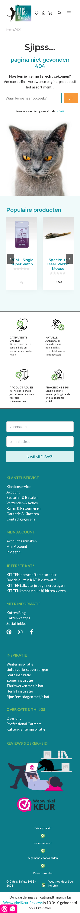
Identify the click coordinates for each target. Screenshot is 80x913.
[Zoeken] (71, 98)
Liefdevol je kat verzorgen (27, 669)
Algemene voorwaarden (43, 858)
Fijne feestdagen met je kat (27, 696)
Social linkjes (16, 623)
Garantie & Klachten (22, 514)
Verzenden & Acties (22, 503)
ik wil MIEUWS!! (40, 456)
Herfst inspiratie (19, 691)
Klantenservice (18, 486)
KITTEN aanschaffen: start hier (31, 574)
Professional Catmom (24, 724)
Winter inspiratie (19, 664)
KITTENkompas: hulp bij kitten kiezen (36, 591)
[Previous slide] (10, 259)
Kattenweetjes (18, 618)
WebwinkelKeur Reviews (23, 902)
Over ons (13, 718)
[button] (59, 13)
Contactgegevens (20, 519)
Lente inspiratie (18, 675)
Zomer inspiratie (19, 680)
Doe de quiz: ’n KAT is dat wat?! (31, 580)
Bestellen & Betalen (22, 497)
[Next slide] (69, 259)
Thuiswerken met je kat (25, 686)
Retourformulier (43, 873)
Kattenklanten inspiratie (25, 729)
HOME (60, 111)
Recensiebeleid (43, 843)
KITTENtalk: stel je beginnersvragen (35, 585)
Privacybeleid (43, 828)
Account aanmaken (21, 541)
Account (13, 492)
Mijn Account (16, 546)
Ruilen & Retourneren (23, 508)
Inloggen (13, 552)
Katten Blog (16, 612)
